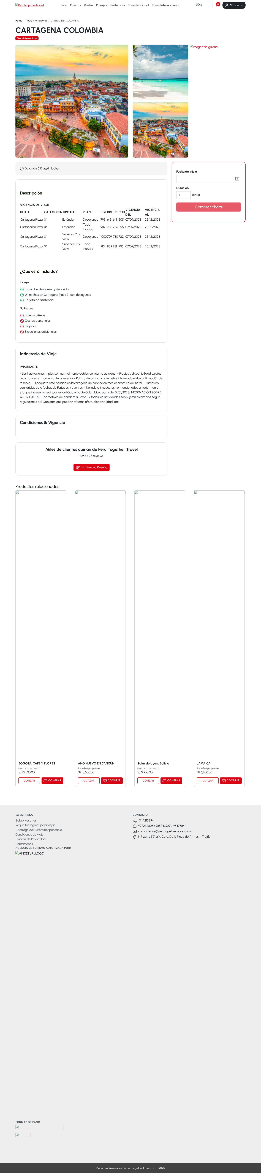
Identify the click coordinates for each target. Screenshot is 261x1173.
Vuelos (88, 5)
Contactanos (24, 844)
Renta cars (117, 5)
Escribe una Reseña (93, 467)
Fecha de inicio (186, 171)
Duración (182, 188)
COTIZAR (29, 780)
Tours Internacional (36, 20)
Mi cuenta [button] (236, 5)
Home (18, 20)
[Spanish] (199, 4)
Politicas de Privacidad (30, 839)
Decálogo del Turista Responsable (38, 830)
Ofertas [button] (75, 5)
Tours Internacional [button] (165, 5)
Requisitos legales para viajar (35, 825)
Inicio (63, 5)
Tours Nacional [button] (138, 5)
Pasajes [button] (101, 5)
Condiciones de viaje (29, 834)
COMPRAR (54, 780)
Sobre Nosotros (26, 820)
